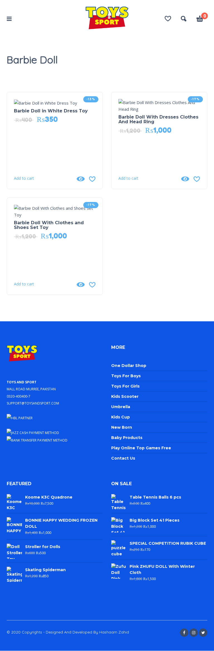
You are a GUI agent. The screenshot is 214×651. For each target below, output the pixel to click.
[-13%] (45, 102)
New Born (121, 427)
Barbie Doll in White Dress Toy (51, 111)
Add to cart (24, 178)
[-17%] (159, 105)
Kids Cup (120, 417)
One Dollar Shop (128, 365)
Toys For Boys (126, 375)
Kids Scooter (124, 396)
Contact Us (123, 458)
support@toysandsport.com (33, 403)
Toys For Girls (125, 386)
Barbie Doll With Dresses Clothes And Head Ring (158, 119)
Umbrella (120, 406)
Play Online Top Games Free (141, 447)
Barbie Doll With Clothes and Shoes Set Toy (49, 225)
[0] (199, 19)
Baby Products (126, 437)
